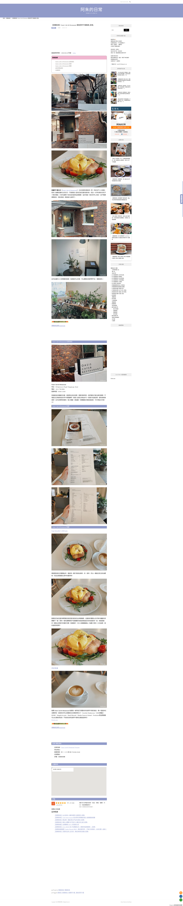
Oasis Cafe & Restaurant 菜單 (63, 63)
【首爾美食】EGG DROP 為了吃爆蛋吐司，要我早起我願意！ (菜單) (74, 827)
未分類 (113, 319)
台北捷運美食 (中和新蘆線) (118, 280)
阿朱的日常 (91, 9)
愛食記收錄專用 (115, 317)
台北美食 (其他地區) (116, 283)
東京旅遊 (115, 313)
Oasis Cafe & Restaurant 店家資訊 (64, 61)
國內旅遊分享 (115, 315)
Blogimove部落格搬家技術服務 (176, 905)
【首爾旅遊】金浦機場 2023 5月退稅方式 (66, 824)
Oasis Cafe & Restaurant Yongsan (70, 747)
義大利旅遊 (115, 308)
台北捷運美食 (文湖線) (117, 281)
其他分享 (114, 273)
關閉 (117, 268)
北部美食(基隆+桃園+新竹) (118, 288)
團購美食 (114, 297)
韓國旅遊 (53, 27)
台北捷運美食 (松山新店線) (118, 278)
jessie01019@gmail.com (122, 64)
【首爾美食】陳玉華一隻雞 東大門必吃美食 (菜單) (69, 820)
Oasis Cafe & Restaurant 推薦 (63, 66)
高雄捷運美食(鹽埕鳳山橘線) (118, 286)
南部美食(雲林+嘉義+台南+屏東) (119, 291)
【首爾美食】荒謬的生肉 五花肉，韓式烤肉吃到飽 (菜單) (71, 831)
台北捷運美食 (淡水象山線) (118, 274)
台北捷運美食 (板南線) (117, 276)
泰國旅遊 (115, 310)
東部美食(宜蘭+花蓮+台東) (118, 293)
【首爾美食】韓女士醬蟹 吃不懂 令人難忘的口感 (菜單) (70, 822)
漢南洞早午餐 (80, 892)
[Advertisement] (79, 41)
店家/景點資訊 (59, 68)
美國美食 (114, 303)
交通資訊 (57, 70)
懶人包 (113, 271)
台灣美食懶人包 (115, 269)
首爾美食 (65, 892)
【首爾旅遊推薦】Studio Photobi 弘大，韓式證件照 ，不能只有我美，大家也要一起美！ (80, 829)
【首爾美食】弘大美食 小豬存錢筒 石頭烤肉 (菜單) (69, 815)
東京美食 (114, 298)
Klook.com (54, 720)
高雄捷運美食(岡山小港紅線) (118, 285)
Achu (59, 27)
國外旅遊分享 (115, 307)
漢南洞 (59, 892)
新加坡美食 (114, 305)
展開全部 (113, 268)
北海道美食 (114, 300)
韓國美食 (67, 890)
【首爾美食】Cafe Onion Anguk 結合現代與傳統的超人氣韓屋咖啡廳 (74, 817)
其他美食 (114, 295)
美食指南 (55, 57)
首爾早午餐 (71, 892)
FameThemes (129, 902)
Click (181, 199)
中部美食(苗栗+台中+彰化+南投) (119, 290)
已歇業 (113, 320)
